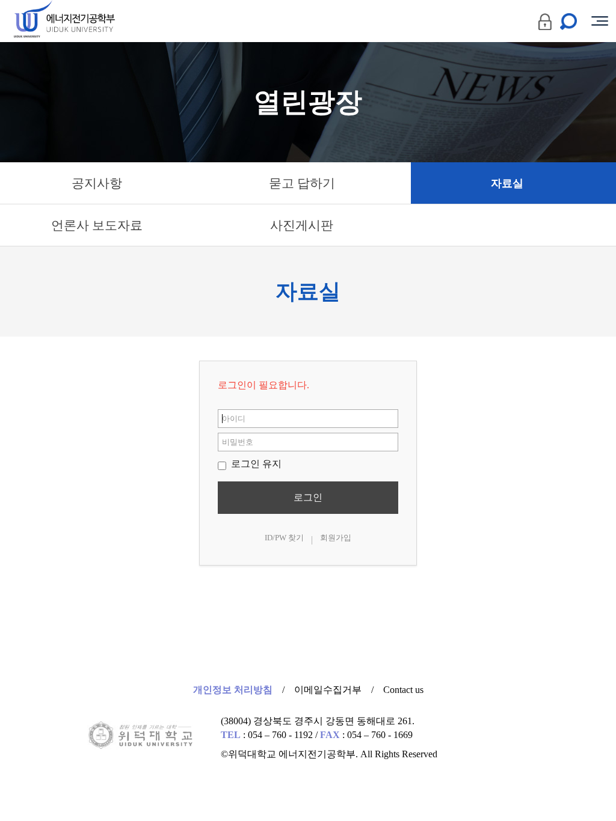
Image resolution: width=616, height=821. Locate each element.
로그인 (308, 497)
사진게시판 (301, 225)
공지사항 (97, 183)
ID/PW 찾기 (284, 537)
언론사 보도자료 (97, 225)
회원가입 (335, 537)
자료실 (507, 183)
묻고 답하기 (302, 183)
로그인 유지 (255, 464)
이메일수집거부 (328, 690)
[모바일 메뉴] (600, 21)
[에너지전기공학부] (85, 21)
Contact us (403, 690)
